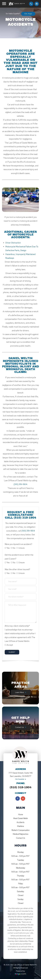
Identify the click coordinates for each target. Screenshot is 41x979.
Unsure (21, 548)
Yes (8, 548)
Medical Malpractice (20, 834)
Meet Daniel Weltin (20, 818)
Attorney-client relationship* (17, 626)
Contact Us (19, 727)
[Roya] (20, 974)
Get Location (19, 779)
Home (20, 814)
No (14, 548)
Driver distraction (13, 242)
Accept (10, 645)
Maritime (20, 826)
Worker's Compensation (20, 830)
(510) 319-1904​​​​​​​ (20, 484)
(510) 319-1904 (20, 787)
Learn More (19, 692)
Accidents (20, 822)
